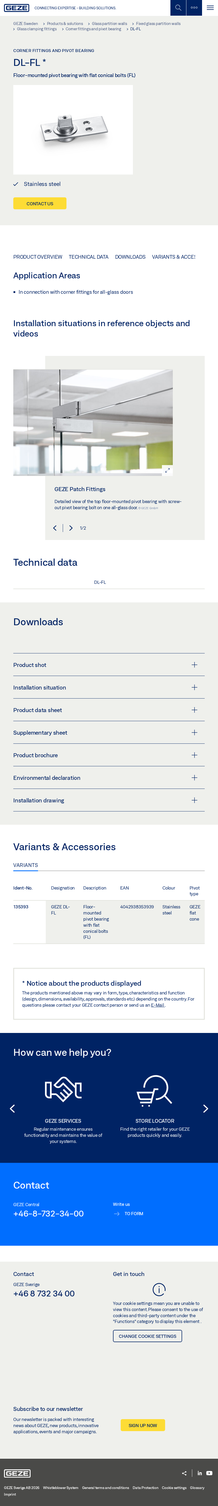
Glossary (197, 1488)
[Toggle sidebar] (194, 8)
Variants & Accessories (183, 257)
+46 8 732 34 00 (43, 1293)
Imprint (10, 1494)
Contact (23, 1274)
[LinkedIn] (200, 1473)
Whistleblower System (60, 1488)
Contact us (40, 203)
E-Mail (158, 1004)
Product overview (37, 257)
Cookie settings (174, 1488)
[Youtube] (209, 1473)
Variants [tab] (25, 865)
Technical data (88, 257)
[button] (55, 528)
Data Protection (145, 1488)
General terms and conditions (105, 1488)
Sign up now (143, 1425)
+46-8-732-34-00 (48, 1213)
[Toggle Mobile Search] (178, 8)
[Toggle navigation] (210, 8)
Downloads (130, 257)
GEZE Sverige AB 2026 (21, 1488)
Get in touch (129, 1274)
